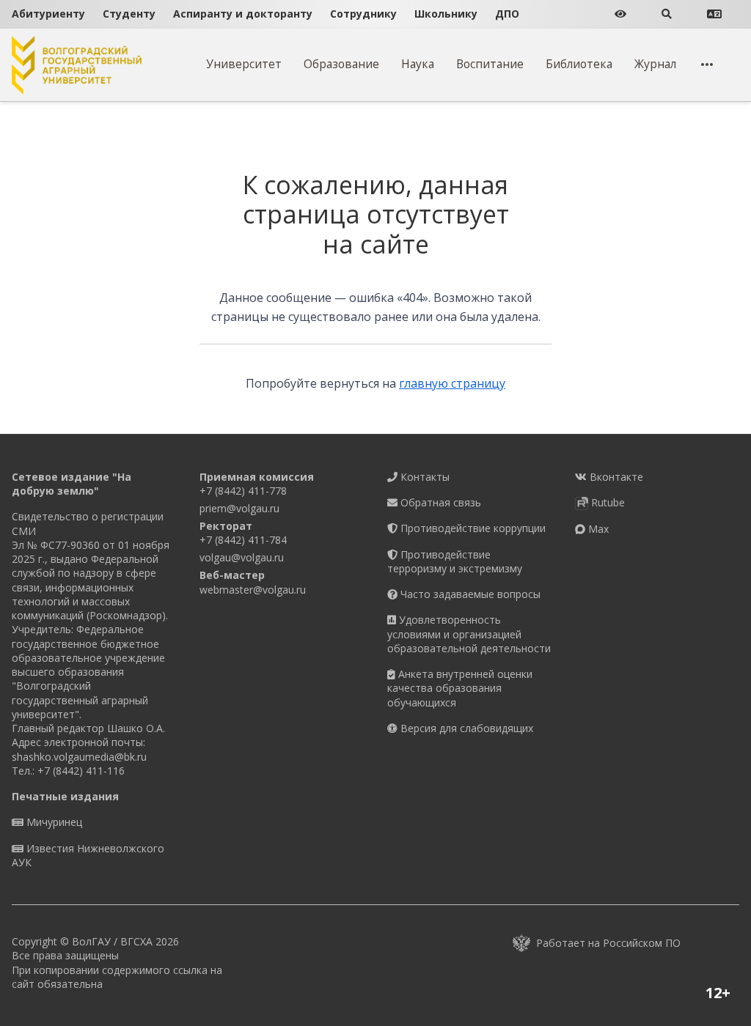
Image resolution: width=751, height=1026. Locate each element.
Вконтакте (615, 477)
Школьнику (445, 14)
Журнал (655, 64)
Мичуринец (52, 822)
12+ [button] (718, 993)
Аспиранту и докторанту (242, 14)
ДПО (507, 14)
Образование (341, 64)
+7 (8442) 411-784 (243, 540)
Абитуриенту (48, 14)
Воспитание (490, 64)
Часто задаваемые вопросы (469, 594)
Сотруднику (363, 14)
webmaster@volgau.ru (252, 590)
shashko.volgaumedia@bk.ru (79, 757)
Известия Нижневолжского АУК (88, 855)
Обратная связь (439, 502)
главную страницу (452, 383)
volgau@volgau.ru (241, 557)
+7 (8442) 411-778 (243, 491)
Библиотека (579, 64)
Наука (417, 64)
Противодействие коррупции (472, 528)
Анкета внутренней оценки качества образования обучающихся (459, 688)
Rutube (606, 502)
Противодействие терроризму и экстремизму (454, 561)
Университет (244, 64)
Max (597, 529)
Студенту (129, 14)
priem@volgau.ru (239, 508)
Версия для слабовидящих (465, 728)
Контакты (424, 477)
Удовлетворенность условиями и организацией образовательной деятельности (469, 634)
